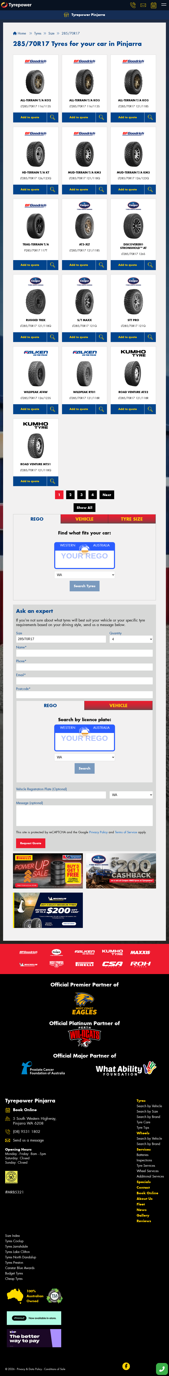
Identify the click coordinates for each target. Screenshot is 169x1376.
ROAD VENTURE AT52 (133, 392)
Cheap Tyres (13, 1279)
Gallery (143, 1215)
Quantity (115, 633)
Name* (21, 647)
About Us (145, 1198)
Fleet (141, 1204)
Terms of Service (126, 832)
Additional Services (150, 1176)
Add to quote (30, 117)
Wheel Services (147, 1171)
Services (144, 1149)
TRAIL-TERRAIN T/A (36, 244)
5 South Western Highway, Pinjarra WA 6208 (34, 1121)
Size (19, 633)
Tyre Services (146, 1165)
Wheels (143, 1133)
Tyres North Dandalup (20, 1257)
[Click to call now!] (133, 5)
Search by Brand (148, 1117)
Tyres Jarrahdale (16, 1246)
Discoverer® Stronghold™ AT (133, 246)
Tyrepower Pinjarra (87, 14)
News (142, 1209)
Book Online (147, 1193)
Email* (21, 675)
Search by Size (147, 1111)
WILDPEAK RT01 (84, 392)
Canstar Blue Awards (19, 1268)
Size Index (12, 1236)
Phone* (21, 661)
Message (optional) (29, 803)
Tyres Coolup (14, 1241)
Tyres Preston (14, 1262)
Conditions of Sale (54, 1369)
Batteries (142, 1155)
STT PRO (133, 320)
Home (21, 33)
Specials (144, 1182)
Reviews (144, 1221)
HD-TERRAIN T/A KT (35, 172)
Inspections (144, 1160)
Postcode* (23, 689)
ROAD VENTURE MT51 (35, 464)
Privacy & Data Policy (29, 1369)
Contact (143, 1187)
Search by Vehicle (149, 1106)
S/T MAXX (84, 320)
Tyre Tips (143, 1127)
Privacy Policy (98, 832)
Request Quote (30, 843)
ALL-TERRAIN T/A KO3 (84, 100)
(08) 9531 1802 (26, 1131)
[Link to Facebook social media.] (126, 1366)
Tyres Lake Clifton (17, 1252)
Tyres (141, 1100)
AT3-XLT (84, 244)
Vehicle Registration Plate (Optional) (41, 789)
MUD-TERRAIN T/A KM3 (84, 172)
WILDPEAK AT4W (36, 392)
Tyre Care (143, 1122)
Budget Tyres (14, 1273)
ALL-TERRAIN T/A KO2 (35, 100)
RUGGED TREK (36, 320)
